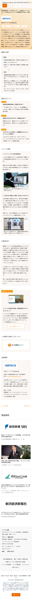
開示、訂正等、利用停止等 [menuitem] (21, 559)
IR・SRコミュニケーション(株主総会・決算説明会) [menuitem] (15, 532)
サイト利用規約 (20, 589)
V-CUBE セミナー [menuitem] (10, 546)
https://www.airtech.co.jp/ (14, 376)
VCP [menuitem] (3, 546)
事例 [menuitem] (3, 551)
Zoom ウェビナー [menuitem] (6, 548)
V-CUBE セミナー (6, 26)
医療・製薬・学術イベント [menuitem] (9, 534)
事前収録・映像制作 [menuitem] (7, 539)
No (10, 5)
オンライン (24, 26)
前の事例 (5, 406)
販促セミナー (16, 26)
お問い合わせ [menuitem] (10, 551)
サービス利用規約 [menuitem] (6, 564)
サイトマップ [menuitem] (25, 564)
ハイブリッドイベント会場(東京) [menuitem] (10, 541)
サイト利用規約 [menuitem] (17, 564)
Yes (5, 5)
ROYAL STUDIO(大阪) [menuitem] (7, 544)
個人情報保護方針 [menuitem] (7, 559)
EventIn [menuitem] (18, 546)
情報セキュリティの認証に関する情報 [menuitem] (15, 562)
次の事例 (26, 406)
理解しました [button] (16, 594)
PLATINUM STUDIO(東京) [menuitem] (20, 539)
